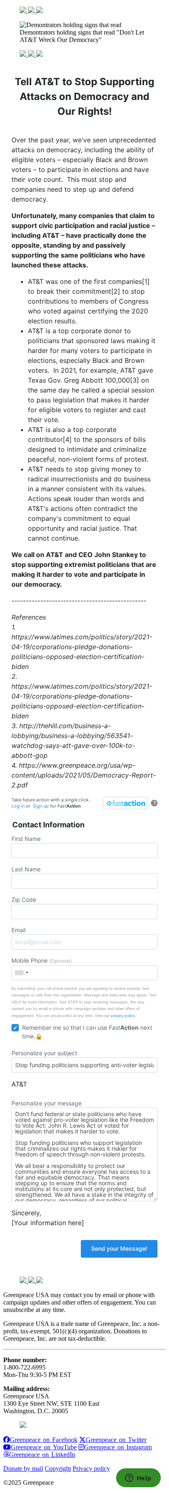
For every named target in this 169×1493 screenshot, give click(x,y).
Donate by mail (23, 1468)
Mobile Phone (41, 960)
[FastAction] (125, 803)
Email (18, 929)
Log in (18, 806)
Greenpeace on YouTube (44, 1447)
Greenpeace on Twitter (116, 1439)
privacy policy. (123, 1015)
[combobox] (21, 973)
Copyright (58, 1468)
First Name (26, 838)
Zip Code (23, 899)
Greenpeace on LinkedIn (42, 1454)
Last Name (26, 869)
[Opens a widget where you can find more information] (138, 1478)
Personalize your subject (44, 1053)
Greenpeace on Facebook (44, 1439)
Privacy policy (91, 1468)
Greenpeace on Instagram (118, 1447)
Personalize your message (46, 1103)
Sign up (41, 806)
